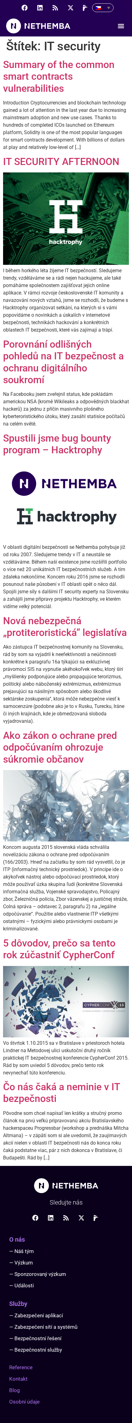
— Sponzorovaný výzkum (37, 1274)
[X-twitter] (70, 8)
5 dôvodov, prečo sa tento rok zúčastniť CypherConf (59, 949)
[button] (121, 26)
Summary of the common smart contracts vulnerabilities (59, 76)
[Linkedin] (40, 8)
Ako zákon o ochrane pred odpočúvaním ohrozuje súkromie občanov (60, 747)
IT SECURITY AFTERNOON (61, 161)
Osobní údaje (24, 1402)
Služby (18, 1303)
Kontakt (18, 1379)
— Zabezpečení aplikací (36, 1315)
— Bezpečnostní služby (35, 1350)
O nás (17, 1239)
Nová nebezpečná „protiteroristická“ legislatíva (65, 626)
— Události (21, 1285)
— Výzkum (21, 1263)
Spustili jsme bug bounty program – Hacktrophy (57, 444)
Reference (21, 1367)
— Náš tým (21, 1251)
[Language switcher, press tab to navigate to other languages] (103, 7)
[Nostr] (86, 8)
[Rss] (55, 8)
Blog (14, 1390)
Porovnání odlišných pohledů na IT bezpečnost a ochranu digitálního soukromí (63, 362)
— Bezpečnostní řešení (35, 1338)
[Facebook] (24, 8)
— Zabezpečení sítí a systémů (43, 1327)
